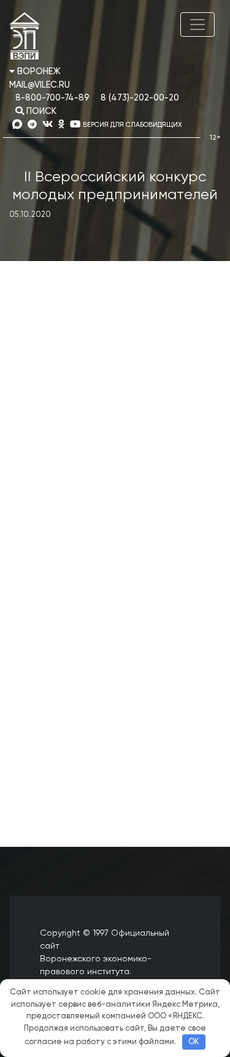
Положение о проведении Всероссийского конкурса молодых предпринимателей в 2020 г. (110, 732)
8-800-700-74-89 (52, 98)
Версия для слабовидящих (132, 124)
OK (193, 1042)
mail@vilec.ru (39, 85)
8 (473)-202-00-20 (140, 98)
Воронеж (38, 71)
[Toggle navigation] (197, 24)
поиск (40, 111)
